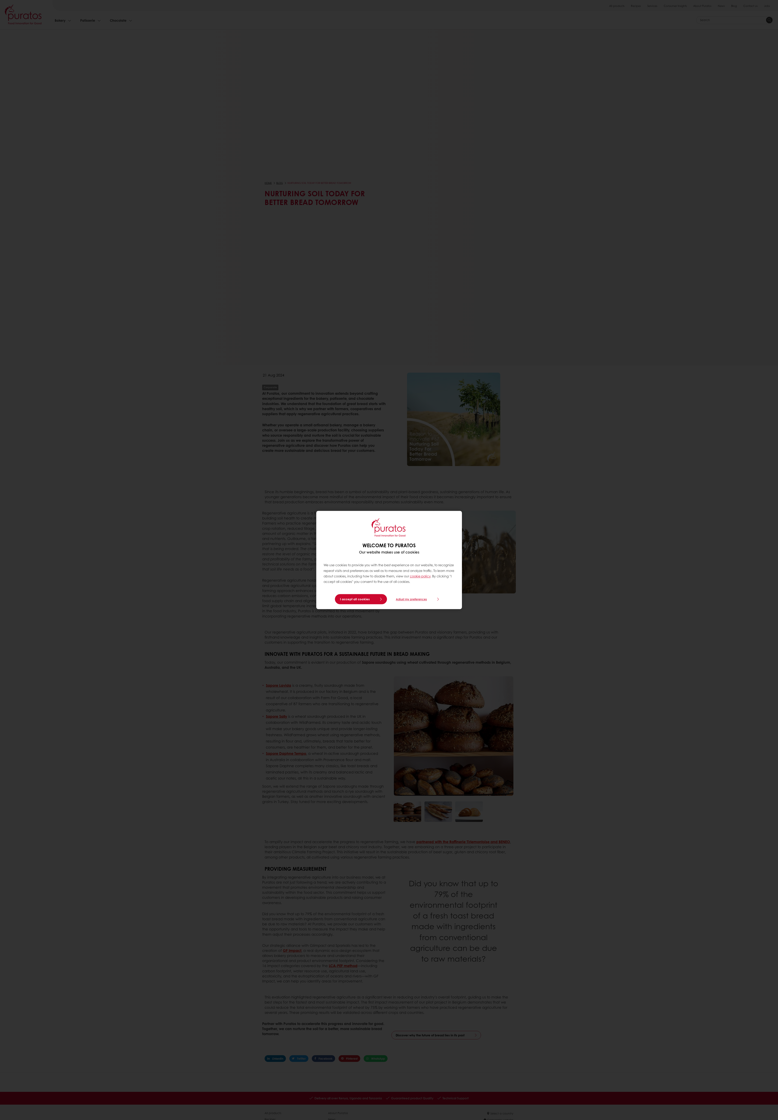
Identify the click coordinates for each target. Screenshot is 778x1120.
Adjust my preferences (411, 599)
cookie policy (420, 576)
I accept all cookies (355, 599)
